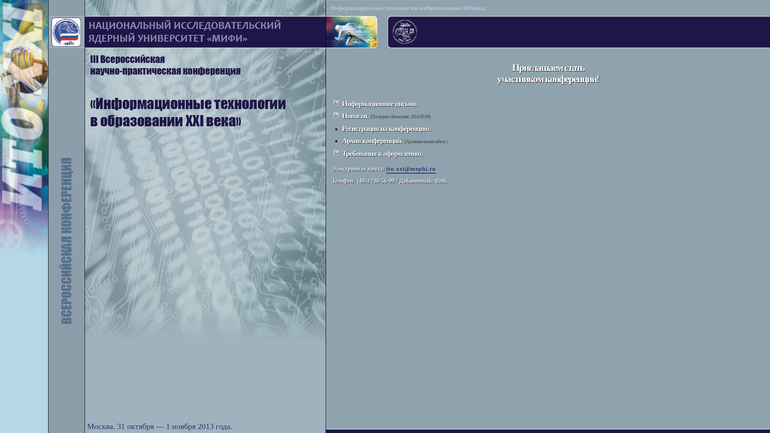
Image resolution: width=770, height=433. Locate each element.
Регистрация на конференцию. (386, 129)
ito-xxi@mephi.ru (411, 169)
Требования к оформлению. (382, 154)
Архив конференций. (372, 141)
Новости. (355, 116)
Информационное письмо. (380, 104)
